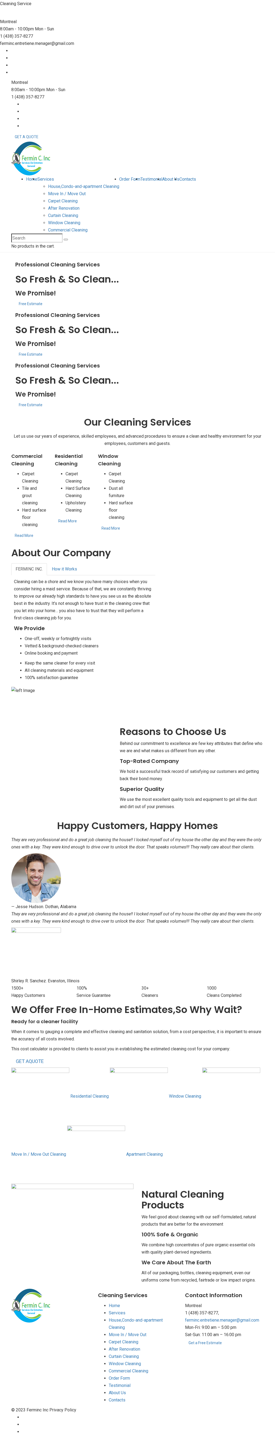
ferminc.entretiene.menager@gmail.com (222, 1320)
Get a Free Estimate (205, 1343)
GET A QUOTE (26, 137)
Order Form (129, 179)
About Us (170, 179)
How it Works (64, 569)
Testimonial (151, 179)
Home (31, 179)
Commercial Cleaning (68, 230)
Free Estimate (30, 304)
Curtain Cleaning (63, 215)
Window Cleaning (64, 222)
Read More (24, 535)
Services (45, 179)
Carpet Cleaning (63, 201)
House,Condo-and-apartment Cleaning (83, 186)
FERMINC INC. (29, 569)
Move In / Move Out (67, 193)
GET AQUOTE (30, 1061)
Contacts (187, 179)
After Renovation (63, 208)
